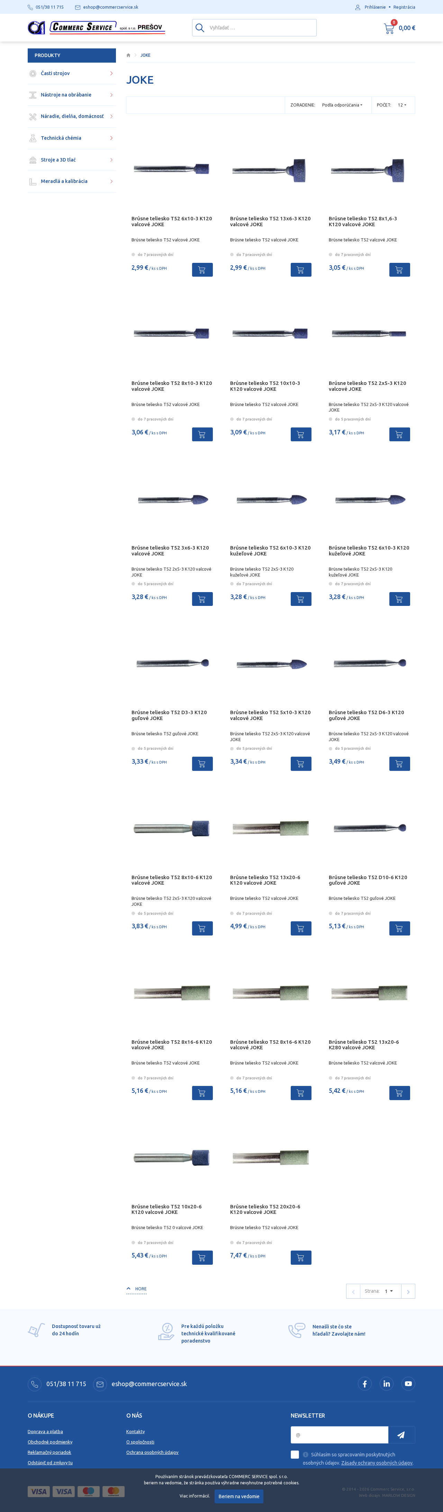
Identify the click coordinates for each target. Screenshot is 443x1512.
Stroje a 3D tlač (58, 160)
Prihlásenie (375, 7)
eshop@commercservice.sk (148, 1383)
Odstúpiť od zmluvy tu (50, 1462)
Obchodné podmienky (50, 1441)
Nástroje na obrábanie (65, 95)
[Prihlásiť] (401, 1435)
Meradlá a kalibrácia (64, 181)
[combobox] (402, 105)
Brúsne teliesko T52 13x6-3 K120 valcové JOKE (270, 221)
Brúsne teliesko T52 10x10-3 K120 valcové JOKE (265, 386)
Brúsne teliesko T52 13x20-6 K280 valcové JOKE (364, 1045)
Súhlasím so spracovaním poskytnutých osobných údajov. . (358, 1459)
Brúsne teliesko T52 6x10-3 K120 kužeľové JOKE (270, 550)
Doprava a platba (45, 1431)
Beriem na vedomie (239, 1496)
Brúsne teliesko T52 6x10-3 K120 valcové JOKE (172, 221)
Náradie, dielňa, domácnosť (72, 116)
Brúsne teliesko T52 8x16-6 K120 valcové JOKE (172, 1045)
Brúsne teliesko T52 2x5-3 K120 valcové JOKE (367, 386)
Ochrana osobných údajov (152, 1452)
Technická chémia (60, 138)
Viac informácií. (195, 1496)
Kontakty (135, 1431)
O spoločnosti (140, 1441)
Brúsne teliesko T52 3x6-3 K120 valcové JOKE (170, 550)
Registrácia (404, 7)
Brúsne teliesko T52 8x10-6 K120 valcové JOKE (172, 880)
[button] (399, 28)
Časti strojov (55, 73)
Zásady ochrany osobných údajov (377, 1463)
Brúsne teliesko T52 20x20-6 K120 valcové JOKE (265, 1209)
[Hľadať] (200, 27)
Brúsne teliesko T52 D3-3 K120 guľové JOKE (169, 715)
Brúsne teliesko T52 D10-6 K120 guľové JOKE (368, 880)
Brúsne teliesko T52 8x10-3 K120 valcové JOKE (172, 386)
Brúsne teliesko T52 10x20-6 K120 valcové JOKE (167, 1209)
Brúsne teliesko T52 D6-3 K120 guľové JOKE (366, 715)
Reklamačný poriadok (49, 1452)
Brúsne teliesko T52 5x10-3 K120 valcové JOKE (270, 715)
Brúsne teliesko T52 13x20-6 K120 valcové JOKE (265, 880)
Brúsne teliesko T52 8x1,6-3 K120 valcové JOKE (363, 221)
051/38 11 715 (65, 1383)
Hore (140, 1289)
